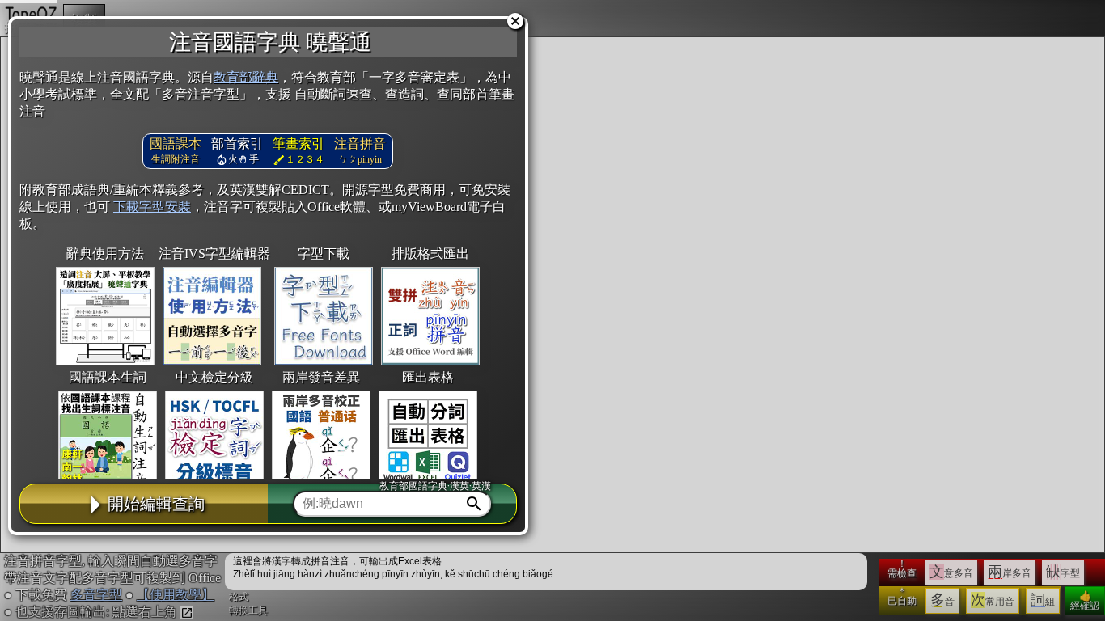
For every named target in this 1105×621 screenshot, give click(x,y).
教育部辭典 (246, 77)
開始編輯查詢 (156, 503)
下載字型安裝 (152, 206)
